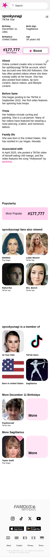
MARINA (7, 161)
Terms (41, 545)
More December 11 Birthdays (21, 394)
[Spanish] (8, 538)
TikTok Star (8, 19)
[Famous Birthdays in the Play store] (33, 528)
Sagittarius (32, 28)
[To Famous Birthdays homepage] (4, 5)
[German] (42, 538)
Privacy (30, 545)
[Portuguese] (16, 538)
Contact (19, 545)
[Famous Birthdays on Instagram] (11, 518)
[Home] (25, 508)
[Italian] (33, 538)
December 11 (9, 28)
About (9, 545)
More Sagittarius (13, 432)
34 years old (33, 39)
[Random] (47, 17)
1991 (5, 31)
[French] (25, 538)
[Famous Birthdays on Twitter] (28, 518)
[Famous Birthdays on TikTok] (20, 518)
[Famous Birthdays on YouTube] (38, 518)
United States (9, 39)
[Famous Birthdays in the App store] (16, 528)
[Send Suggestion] (47, 61)
